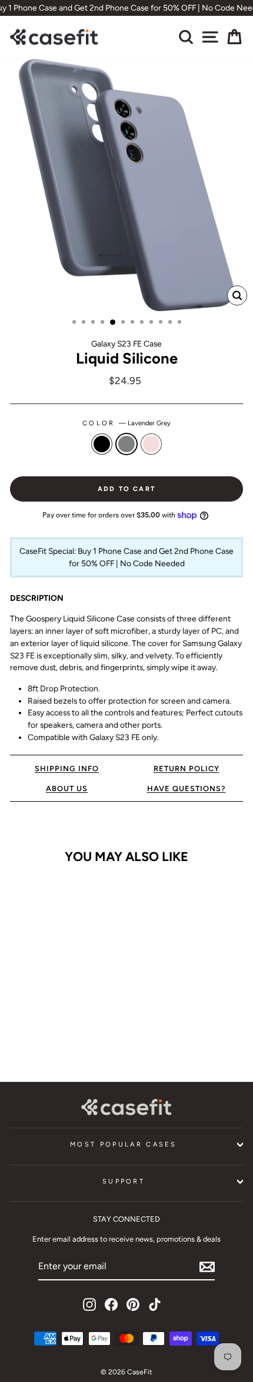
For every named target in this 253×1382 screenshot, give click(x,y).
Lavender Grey (126, 444)
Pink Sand (151, 444)
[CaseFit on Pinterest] (132, 1304)
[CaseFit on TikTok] (154, 1304)
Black (102, 444)
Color (126, 423)
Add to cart (54, 1037)
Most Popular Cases (123, 1144)
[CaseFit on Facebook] (111, 1304)
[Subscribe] (207, 1267)
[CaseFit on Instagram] (89, 1304)
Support (123, 1181)
